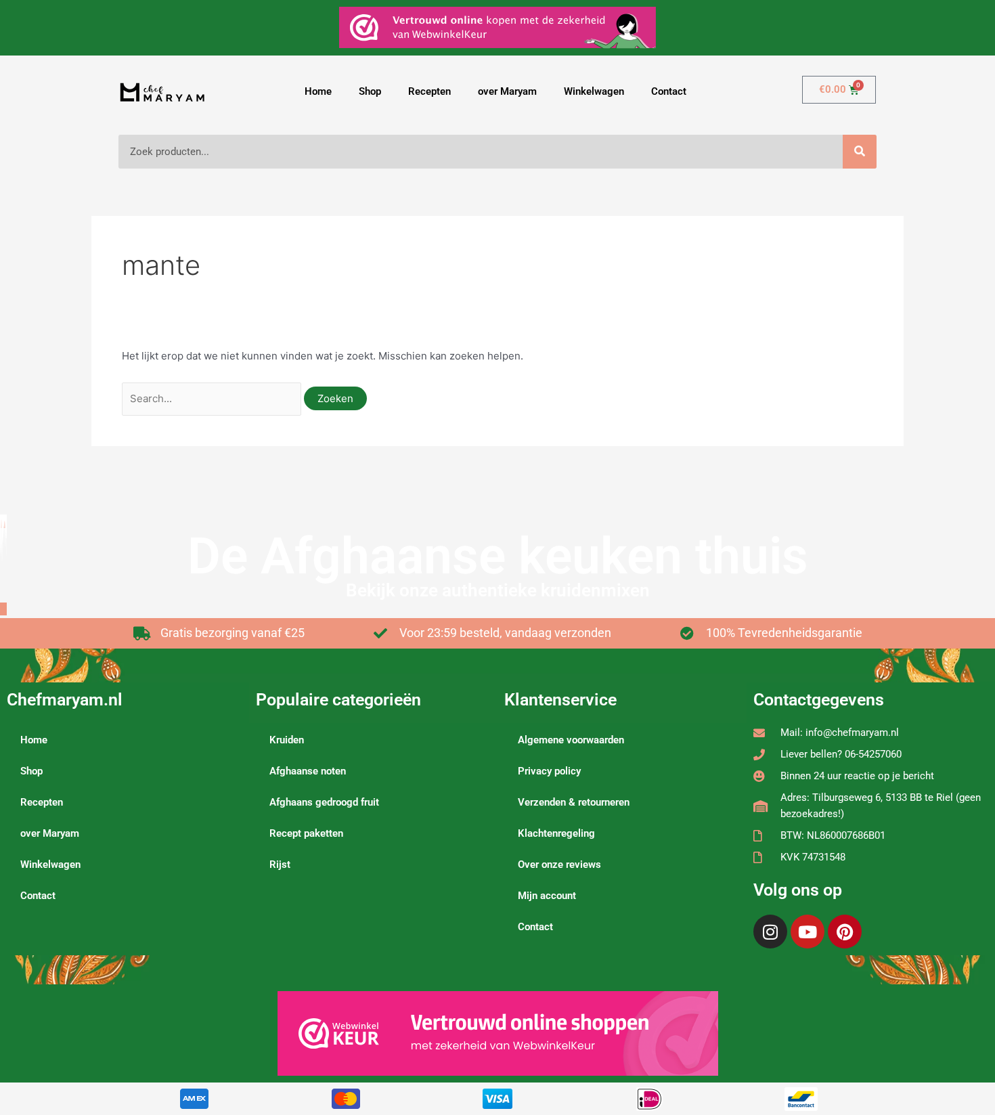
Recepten (429, 91)
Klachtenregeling (556, 833)
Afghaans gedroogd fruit (324, 802)
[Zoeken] (860, 152)
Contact (668, 91)
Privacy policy (549, 771)
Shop (370, 91)
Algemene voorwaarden (571, 740)
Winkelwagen (594, 91)
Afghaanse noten (307, 771)
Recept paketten (306, 833)
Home (318, 91)
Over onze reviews (559, 864)
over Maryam (507, 91)
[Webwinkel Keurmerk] (498, 1033)
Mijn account (547, 896)
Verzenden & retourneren (573, 802)
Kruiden (286, 740)
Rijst (279, 864)
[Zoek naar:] (213, 398)
